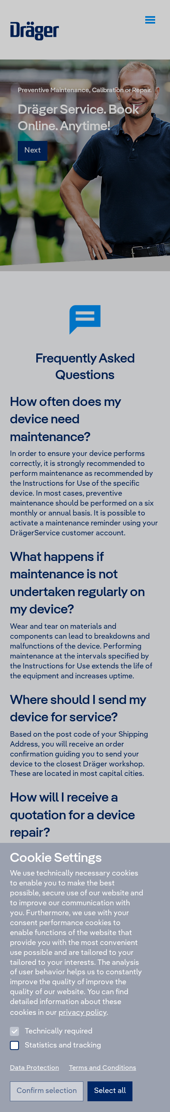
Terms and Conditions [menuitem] (102, 1068)
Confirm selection (47, 1091)
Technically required (58, 1031)
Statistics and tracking (63, 1045)
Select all (110, 1091)
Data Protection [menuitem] (34, 1068)
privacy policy (82, 1013)
